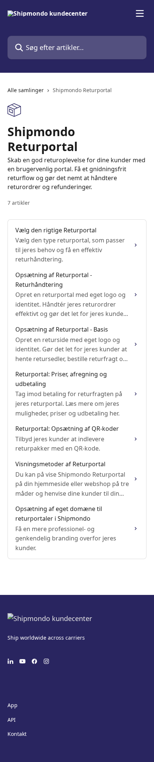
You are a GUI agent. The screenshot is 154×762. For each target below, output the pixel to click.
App (12, 705)
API (11, 719)
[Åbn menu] (140, 13)
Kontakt (17, 733)
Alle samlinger (25, 90)
